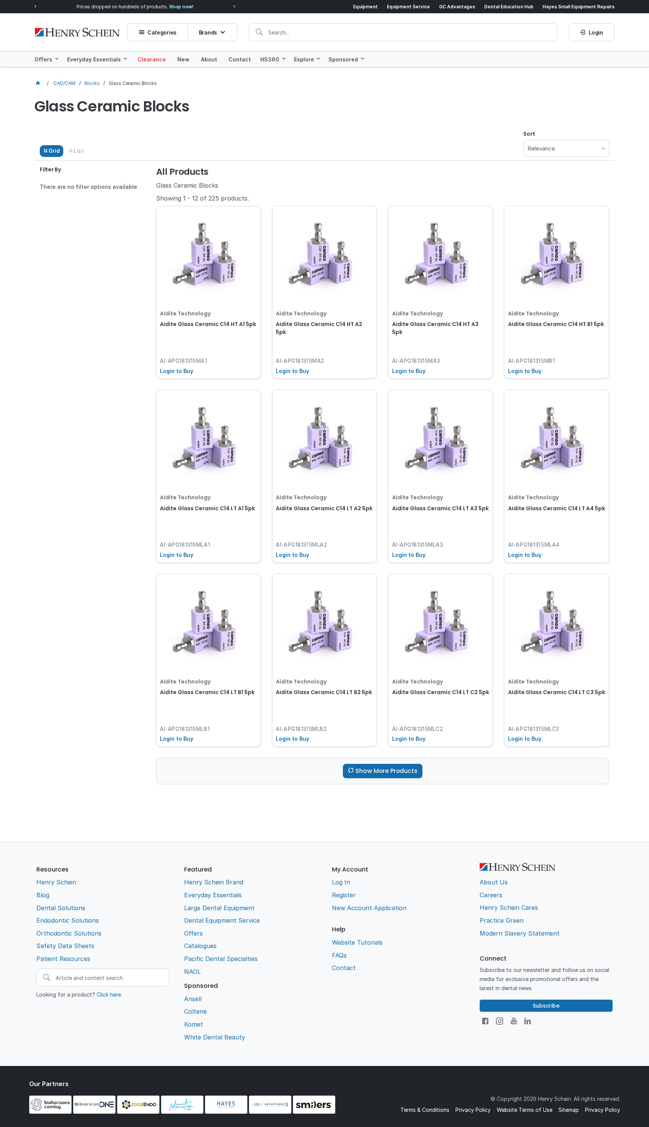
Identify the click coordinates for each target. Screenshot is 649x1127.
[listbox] (566, 148)
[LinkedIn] (527, 1021)
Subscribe (546, 1005)
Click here (109, 994)
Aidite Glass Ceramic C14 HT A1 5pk (208, 324)
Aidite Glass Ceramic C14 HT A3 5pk (435, 328)
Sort (529, 134)
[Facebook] (485, 1021)
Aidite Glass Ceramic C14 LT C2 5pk (440, 692)
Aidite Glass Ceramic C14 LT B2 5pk (324, 692)
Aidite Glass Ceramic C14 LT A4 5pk (556, 508)
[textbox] (403, 32)
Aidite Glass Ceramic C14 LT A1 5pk (207, 508)
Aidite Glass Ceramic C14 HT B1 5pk (556, 324)
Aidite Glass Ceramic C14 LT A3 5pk (440, 508)
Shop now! (181, 6)
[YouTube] (514, 1021)
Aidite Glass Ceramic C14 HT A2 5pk (319, 328)
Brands (208, 32)
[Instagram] (499, 1021)
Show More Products (386, 770)
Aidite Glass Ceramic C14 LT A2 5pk (324, 508)
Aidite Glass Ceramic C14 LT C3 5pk (556, 692)
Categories (162, 32)
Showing (202, 198)
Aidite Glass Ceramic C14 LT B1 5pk (207, 692)
